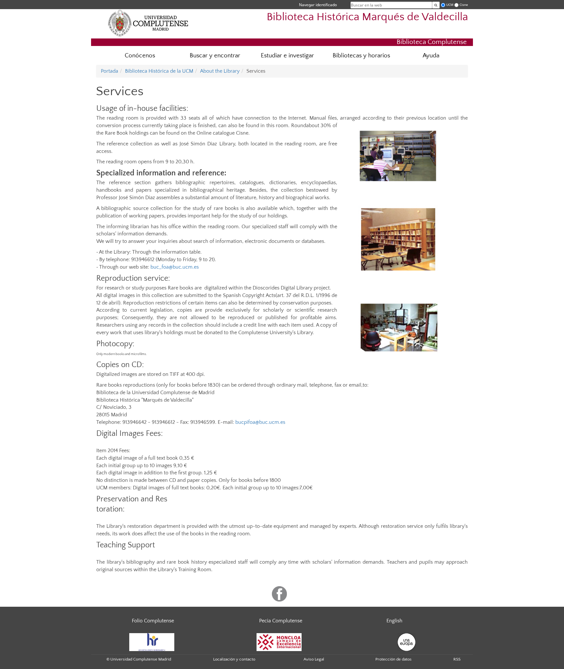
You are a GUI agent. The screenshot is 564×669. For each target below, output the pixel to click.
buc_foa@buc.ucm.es (174, 267)
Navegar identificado (318, 4)
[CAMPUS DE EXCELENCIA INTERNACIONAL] (279, 642)
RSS (457, 659)
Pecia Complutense (280, 621)
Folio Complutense (153, 621)
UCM (449, 5)
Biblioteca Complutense (432, 42)
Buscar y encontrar (215, 55)
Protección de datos (393, 659)
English (394, 621)
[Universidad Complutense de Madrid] (148, 23)
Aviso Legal (314, 659)
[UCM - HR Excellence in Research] (151, 642)
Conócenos (140, 55)
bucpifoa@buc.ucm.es (260, 422)
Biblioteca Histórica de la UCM (159, 71)
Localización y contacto (234, 659)
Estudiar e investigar (287, 55)
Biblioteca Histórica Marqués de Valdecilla (367, 17)
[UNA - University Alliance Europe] (406, 642)
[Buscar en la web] (436, 5)
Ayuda (431, 55)
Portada (109, 71)
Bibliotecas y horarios (361, 55)
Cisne (464, 5)
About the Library (220, 71)
